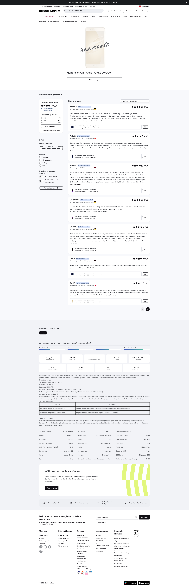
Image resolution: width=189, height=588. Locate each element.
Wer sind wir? (43, 535)
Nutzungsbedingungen (121, 538)
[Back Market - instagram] (41, 546)
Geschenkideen (101, 548)
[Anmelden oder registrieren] (143, 11)
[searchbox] (85, 11)
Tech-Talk (98, 535)
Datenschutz (118, 555)
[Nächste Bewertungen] (148, 309)
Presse (41, 538)
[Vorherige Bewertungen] (143, 309)
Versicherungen (82, 543)
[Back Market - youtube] (45, 546)
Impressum (118, 563)
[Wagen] (148, 11)
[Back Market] (49, 11)
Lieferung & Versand (64, 541)
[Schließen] (186, 2)
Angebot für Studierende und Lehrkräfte (82, 551)
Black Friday (99, 551)
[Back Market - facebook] (49, 546)
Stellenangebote (44, 541)
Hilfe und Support (63, 538)
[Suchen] (65, 10)
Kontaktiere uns (63, 535)
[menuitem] (75, 16)
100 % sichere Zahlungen (84, 569)
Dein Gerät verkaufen (83, 546)
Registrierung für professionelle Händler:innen (82, 558)
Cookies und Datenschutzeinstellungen (122, 552)
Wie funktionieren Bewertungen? (52, 130)
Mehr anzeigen (75, 184)
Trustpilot (42, 544)
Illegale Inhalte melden (121, 566)
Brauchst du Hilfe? (132, 11)
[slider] (41, 148)
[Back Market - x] (41, 551)
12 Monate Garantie (83, 540)
